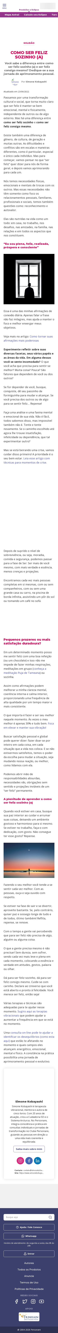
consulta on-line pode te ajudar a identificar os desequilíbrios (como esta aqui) (29, 1037)
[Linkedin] (37, 1160)
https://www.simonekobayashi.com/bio (35, 1173)
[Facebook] (29, 1160)
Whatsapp (30, 1236)
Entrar (31, 1253)
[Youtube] (41, 1301)
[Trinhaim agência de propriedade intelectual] (29, 1320)
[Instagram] (20, 1160)
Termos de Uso (29, 1282)
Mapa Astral (12, 14)
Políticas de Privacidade (29, 1289)
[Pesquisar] (50, 1217)
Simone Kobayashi (36, 81)
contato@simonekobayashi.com (37, 1170)
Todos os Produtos (29, 1269)
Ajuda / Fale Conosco (31, 1227)
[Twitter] (24, 1301)
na (38, 673)
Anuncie (29, 1276)
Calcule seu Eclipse (35, 14)
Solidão (29, 43)
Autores (29, 1263)
